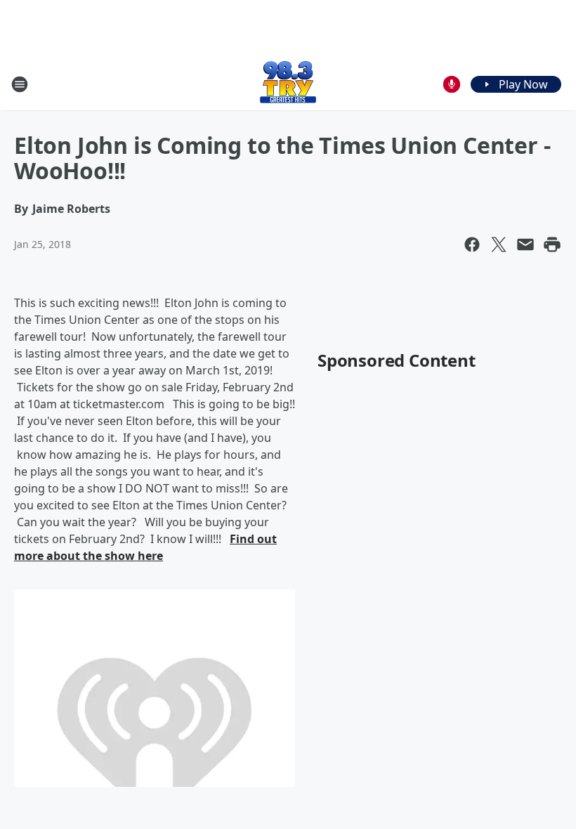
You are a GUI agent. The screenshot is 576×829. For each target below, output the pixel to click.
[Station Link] (288, 84)
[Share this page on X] (499, 244)
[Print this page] (552, 244)
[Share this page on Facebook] (472, 244)
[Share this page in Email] (525, 244)
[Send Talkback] (451, 84)
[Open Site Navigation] (19, 84)
